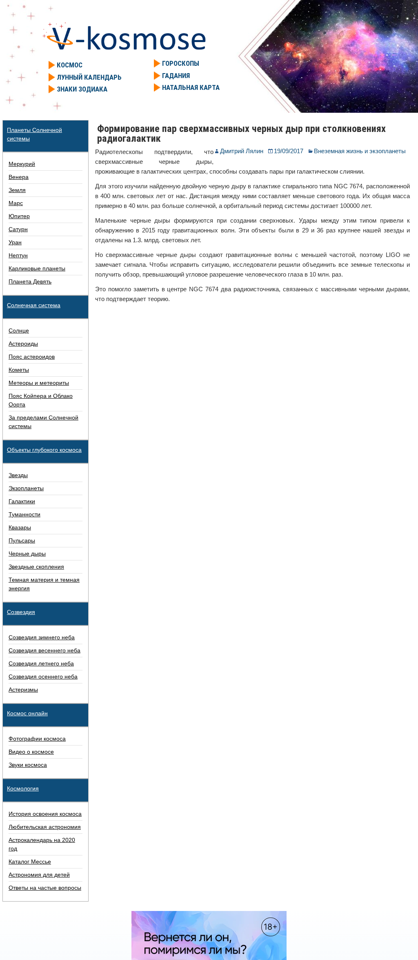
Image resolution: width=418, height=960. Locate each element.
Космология (23, 788)
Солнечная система (33, 305)
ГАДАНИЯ (176, 75)
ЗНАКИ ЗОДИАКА (82, 89)
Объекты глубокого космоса (44, 450)
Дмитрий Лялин (241, 150)
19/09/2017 (288, 150)
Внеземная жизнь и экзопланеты (360, 150)
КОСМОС (69, 65)
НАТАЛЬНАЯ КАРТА (191, 87)
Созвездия (21, 612)
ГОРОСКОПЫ (180, 63)
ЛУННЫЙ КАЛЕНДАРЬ (89, 77)
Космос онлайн (27, 713)
